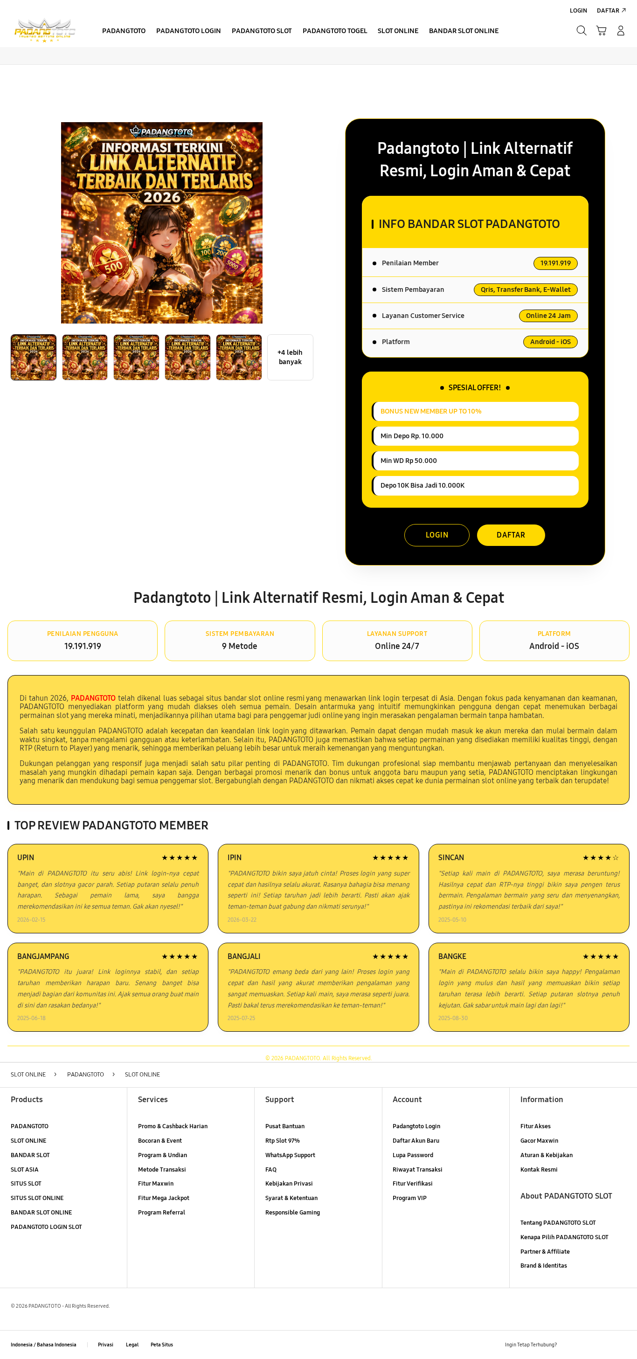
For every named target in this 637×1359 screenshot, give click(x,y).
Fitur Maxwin (155, 1183)
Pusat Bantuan (285, 1126)
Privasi (105, 1344)
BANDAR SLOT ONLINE (41, 1212)
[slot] (45, 30)
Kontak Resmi (539, 1169)
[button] (601, 30)
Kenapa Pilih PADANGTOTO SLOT (564, 1237)
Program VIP (410, 1198)
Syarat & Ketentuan (291, 1198)
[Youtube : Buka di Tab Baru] (621, 1344)
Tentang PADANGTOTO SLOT (558, 1223)
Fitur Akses (535, 1126)
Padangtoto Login (416, 1126)
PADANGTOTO (29, 1126)
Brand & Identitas (543, 1265)
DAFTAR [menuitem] (608, 10)
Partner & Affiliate (545, 1252)
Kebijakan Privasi (289, 1183)
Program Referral (161, 1212)
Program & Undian (162, 1155)
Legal (132, 1344)
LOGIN (437, 535)
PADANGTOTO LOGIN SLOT (46, 1227)
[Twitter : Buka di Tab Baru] (587, 1344)
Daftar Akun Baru (416, 1141)
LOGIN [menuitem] (578, 10)
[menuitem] (124, 31)
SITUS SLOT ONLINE (37, 1198)
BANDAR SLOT (30, 1155)
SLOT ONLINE (28, 1141)
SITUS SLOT (26, 1183)
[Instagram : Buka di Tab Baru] (603, 1344)
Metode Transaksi (162, 1169)
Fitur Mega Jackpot (163, 1198)
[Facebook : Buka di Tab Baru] (569, 1344)
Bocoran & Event (160, 1141)
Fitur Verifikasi (413, 1183)
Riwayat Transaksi (418, 1169)
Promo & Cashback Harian (173, 1126)
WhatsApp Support (290, 1155)
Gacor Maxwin (539, 1141)
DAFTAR (511, 535)
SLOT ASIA (25, 1169)
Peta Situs (162, 1344)
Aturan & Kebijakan (546, 1155)
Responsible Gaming (292, 1212)
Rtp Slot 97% (282, 1141)
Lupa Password (413, 1155)
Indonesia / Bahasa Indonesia (43, 1344)
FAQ (271, 1169)
